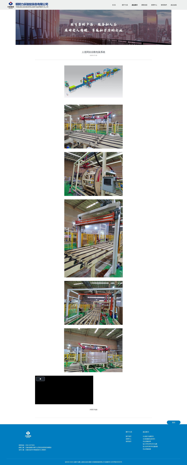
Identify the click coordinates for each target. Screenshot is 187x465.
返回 (173, 422)
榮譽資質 (144, 5)
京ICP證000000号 (116, 462)
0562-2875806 (30, 445)
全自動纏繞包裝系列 (149, 439)
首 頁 (114, 5)
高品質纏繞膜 (147, 449)
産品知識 (174, 5)
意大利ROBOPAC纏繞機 (150, 446)
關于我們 (128, 436)
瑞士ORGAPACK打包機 (150, 444)
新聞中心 (154, 5)
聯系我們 (164, 5)
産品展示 (135, 5)
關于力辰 (125, 5)
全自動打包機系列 (148, 436)
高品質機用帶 (147, 441)
